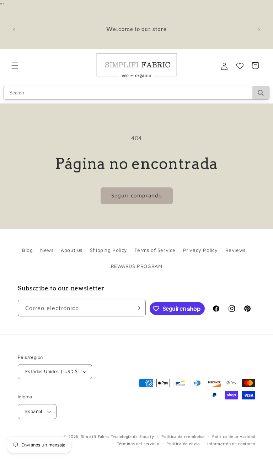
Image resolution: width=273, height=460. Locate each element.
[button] (15, 65)
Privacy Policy (200, 250)
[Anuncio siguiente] (259, 29)
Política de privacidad (233, 436)
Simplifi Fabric (95, 436)
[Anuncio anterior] (14, 29)
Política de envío (183, 443)
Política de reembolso (183, 436)
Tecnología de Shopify (132, 436)
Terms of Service (155, 250)
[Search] (260, 92)
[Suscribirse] (137, 308)
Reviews (235, 250)
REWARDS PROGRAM (136, 266)
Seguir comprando (136, 195)
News (46, 250)
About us (71, 250)
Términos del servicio (138, 443)
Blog (27, 250)
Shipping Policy (108, 250)
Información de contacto (231, 443)
